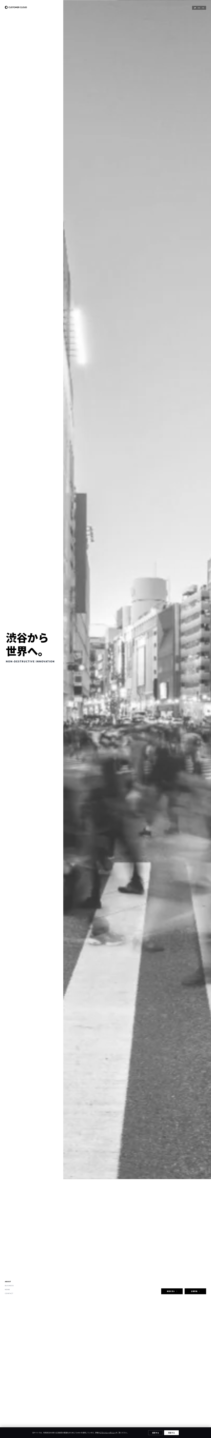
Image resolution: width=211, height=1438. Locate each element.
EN (199, 8)
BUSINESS (9, 1285)
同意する (171, 1433)
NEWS (7, 1289)
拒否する (155, 1433)
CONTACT (9, 1293)
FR (203, 8)
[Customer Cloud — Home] (16, 7)
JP (195, 8)
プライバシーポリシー (108, 1432)
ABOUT (8, 1282)
